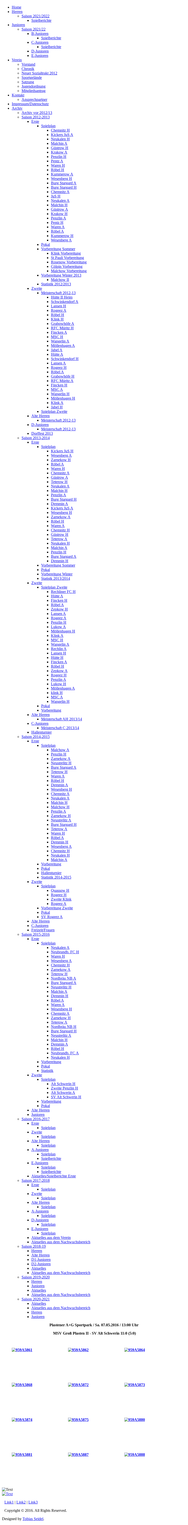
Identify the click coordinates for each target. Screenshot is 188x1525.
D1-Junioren (41, 1259)
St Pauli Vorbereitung (67, 258)
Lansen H (58, 306)
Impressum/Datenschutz (30, 104)
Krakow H (59, 214)
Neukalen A (60, 200)
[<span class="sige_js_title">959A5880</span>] (134, 1420)
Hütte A (57, 354)
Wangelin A (60, 341)
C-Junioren (39, 42)
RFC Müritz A (62, 381)
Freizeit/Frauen (43, 930)
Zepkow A (59, 671)
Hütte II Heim (61, 297)
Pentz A (57, 161)
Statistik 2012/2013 (56, 284)
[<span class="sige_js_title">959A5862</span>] (78, 1350)
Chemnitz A (60, 192)
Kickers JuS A (62, 135)
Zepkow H (59, 609)
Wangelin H (60, 394)
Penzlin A (58, 218)
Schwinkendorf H (65, 359)
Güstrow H (59, 148)
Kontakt (18, 95)
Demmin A (59, 504)
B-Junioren (39, 33)
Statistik (47, 1071)
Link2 (21, 1502)
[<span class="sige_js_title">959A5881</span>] (22, 1454)
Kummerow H (62, 236)
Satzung (28, 82)
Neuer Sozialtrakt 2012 (39, 73)
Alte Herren (40, 416)
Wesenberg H (61, 178)
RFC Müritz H (62, 328)
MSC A (57, 389)
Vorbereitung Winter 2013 (61, 275)
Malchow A (60, 750)
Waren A (58, 227)
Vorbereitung (51, 710)
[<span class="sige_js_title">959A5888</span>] (134, 1454)
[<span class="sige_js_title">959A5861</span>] (22, 1350)
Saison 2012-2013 (36, 117)
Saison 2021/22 (34, 29)
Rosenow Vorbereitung (69, 262)
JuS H (55, 196)
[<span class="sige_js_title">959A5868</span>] (22, 1385)
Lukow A (58, 627)
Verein (17, 60)
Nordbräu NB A (63, 978)
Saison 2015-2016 (36, 934)
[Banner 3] (7, 1494)
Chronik (28, 69)
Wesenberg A (61, 240)
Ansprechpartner (34, 99)
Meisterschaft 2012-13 (58, 293)
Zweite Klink (61, 899)
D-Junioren (40, 51)
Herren (17, 12)
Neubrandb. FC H (65, 952)
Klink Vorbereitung (66, 253)
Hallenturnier (41, 732)
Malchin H (59, 205)
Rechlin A (59, 649)
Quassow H (60, 890)
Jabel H (57, 407)
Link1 (9, 1502)
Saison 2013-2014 (36, 438)
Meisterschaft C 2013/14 (60, 728)
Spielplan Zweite (54, 411)
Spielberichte (41, 20)
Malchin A (59, 143)
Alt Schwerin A (63, 1092)
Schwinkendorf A (64, 302)
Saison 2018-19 (34, 1246)
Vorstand (28, 64)
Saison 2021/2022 (35, 16)
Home (16, 7)
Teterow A (59, 539)
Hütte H (57, 657)
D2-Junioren (41, 1264)
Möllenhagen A (63, 345)
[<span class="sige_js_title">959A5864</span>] (134, 1350)
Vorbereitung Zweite (57, 908)
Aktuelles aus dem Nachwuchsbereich (60, 1242)
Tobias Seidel (33, 1519)
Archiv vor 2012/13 (37, 113)
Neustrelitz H (61, 763)
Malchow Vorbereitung (69, 271)
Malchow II (60, 280)
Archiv (17, 108)
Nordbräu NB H (63, 1027)
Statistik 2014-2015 (56, 877)
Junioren (18, 25)
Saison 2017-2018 (36, 1180)
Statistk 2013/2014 (55, 578)
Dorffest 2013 (42, 433)
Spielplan (48, 126)
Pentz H (57, 222)
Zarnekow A (60, 517)
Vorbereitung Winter (56, 574)
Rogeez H (59, 367)
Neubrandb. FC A (65, 1053)
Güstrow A (59, 209)
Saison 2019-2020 (36, 1277)
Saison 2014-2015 (36, 737)
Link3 (33, 1502)
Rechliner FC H (63, 592)
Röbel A (57, 231)
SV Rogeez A (52, 917)
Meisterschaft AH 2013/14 (61, 719)
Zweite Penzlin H (64, 1088)
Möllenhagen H (63, 398)
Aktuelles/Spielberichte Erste (53, 1176)
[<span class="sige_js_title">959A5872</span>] (78, 1385)
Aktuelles (38, 1268)
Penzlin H (58, 157)
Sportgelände (32, 77)
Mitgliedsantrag (34, 91)
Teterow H (59, 482)
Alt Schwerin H (63, 1084)
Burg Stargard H (64, 187)
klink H (57, 693)
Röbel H (57, 170)
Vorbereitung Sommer (58, 249)
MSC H (57, 337)
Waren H (58, 165)
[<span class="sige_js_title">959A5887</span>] (78, 1454)
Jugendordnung (34, 86)
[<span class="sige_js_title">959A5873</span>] (134, 1385)
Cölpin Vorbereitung (66, 266)
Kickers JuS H (62, 451)
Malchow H (60, 807)
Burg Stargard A (63, 183)
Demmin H (59, 561)
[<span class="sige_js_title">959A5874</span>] (22, 1420)
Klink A (57, 403)
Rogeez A (58, 310)
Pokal (45, 244)
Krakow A (59, 152)
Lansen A (58, 363)
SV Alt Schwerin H (66, 1097)
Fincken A (59, 332)
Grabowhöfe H (62, 376)
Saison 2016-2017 (36, 1119)
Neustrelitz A (61, 820)
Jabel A (56, 350)
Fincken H (59, 385)
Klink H (57, 319)
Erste (35, 121)
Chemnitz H (60, 130)
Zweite (36, 288)
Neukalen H (60, 139)
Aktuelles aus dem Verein (51, 1237)
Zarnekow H (61, 460)
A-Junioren (40, 1150)
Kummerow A (62, 174)
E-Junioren (39, 55)
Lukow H (58, 684)
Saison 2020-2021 (36, 1299)
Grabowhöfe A (62, 324)
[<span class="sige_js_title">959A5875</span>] (78, 1420)
